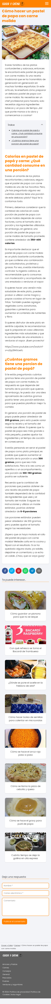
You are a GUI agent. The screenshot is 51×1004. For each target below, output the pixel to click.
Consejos (6, 971)
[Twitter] (12, 571)
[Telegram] (32, 571)
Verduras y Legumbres (12, 984)
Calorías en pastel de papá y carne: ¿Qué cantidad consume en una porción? (27, 133)
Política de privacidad (20, 992)
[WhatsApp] (25, 571)
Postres (5, 981)
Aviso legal (16, 994)
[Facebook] (5, 571)
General (6, 974)
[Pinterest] (19, 571)
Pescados (6, 978)
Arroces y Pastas (9, 964)
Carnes (5, 967)
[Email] (39, 571)
